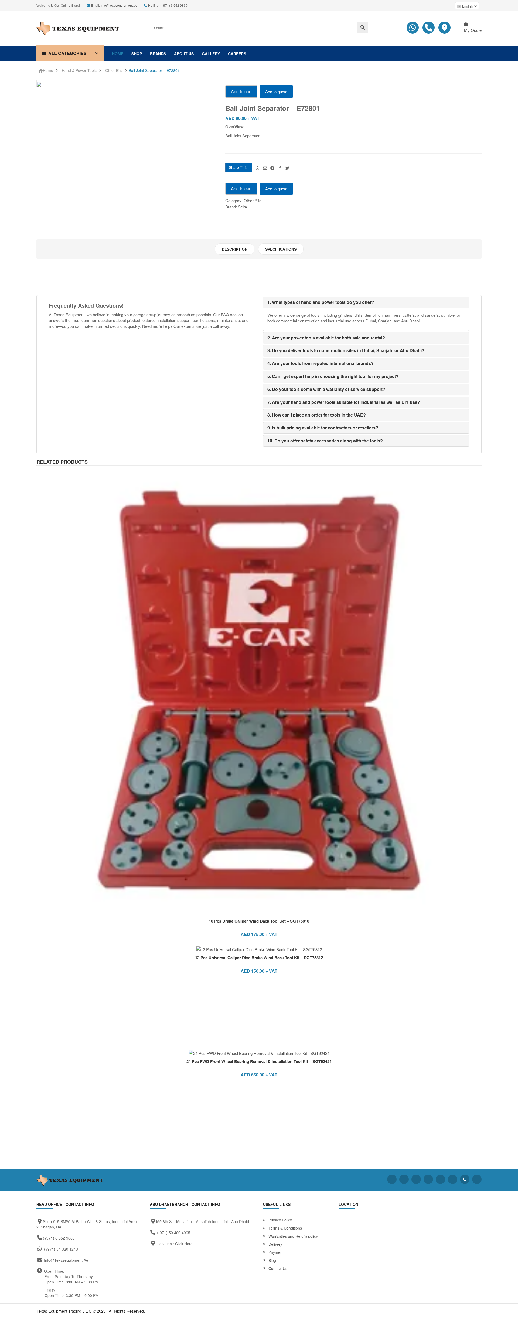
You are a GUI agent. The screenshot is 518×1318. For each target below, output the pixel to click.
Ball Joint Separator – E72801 (154, 70)
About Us (184, 53)
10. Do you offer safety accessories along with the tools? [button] (325, 441)
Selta (242, 206)
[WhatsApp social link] (257, 168)
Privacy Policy (280, 1220)
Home (117, 53)
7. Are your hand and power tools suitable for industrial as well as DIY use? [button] (343, 402)
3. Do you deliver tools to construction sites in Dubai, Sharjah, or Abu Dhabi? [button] (345, 350)
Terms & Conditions (285, 1228)
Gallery (211, 53)
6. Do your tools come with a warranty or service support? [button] (326, 389)
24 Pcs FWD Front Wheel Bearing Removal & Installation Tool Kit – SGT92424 (259, 1061)
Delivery (275, 1244)
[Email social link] (265, 168)
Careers (237, 53)
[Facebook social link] (279, 168)
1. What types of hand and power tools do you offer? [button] (320, 302)
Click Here (184, 1243)
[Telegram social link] (272, 168)
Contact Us (277, 1268)
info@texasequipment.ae (119, 5)
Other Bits (113, 70)
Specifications (281, 249)
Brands (158, 53)
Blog (272, 1260)
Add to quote (276, 91)
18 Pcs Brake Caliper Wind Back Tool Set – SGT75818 (259, 921)
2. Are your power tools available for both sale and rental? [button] (326, 338)
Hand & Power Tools (79, 70)
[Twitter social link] (287, 168)
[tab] (234, 249)
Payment (276, 1252)
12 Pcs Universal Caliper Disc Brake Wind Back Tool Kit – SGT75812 (259, 958)
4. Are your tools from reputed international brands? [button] (320, 363)
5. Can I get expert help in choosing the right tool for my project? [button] (332, 376)
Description (234, 249)
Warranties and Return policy (293, 1236)
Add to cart (241, 91)
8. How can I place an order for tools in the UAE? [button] (316, 415)
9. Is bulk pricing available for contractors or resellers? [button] (322, 428)
